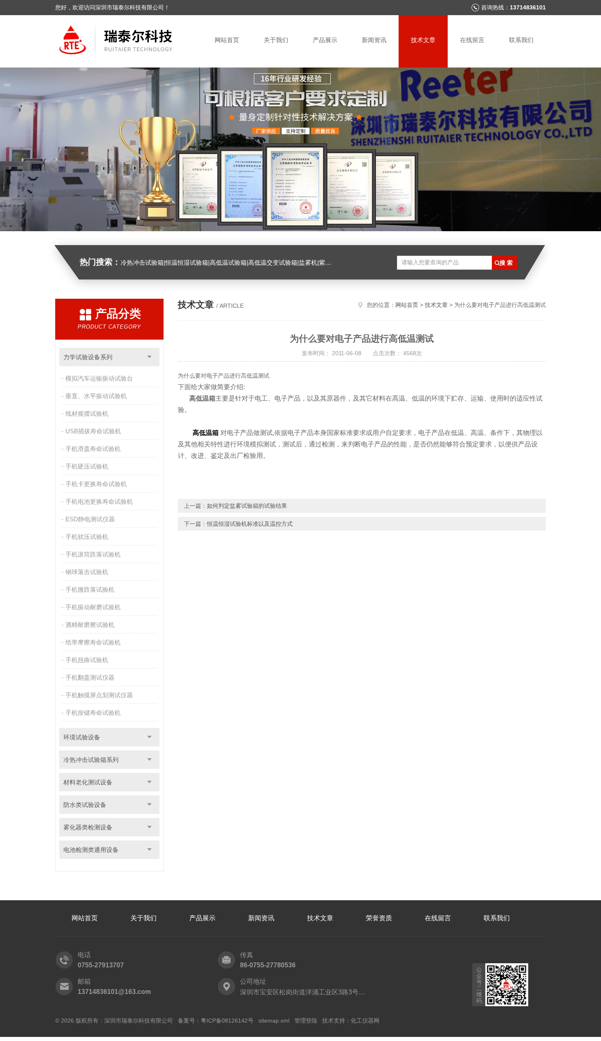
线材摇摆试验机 (86, 413)
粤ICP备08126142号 (227, 1020)
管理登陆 (305, 1020)
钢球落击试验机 (86, 571)
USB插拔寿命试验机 (93, 431)
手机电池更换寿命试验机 (99, 501)
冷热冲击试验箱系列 (91, 759)
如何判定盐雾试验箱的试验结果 (247, 505)
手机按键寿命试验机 (93, 712)
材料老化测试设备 (87, 782)
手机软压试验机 (86, 536)
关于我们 (276, 39)
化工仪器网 (365, 1020)
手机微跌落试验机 (89, 589)
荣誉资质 (379, 918)
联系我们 (521, 39)
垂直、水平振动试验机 (96, 395)
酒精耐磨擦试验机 (89, 624)
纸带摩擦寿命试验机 (93, 642)
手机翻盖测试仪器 (89, 677)
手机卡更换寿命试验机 (96, 483)
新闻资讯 (374, 39)
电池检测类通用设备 (91, 849)
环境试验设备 (81, 737)
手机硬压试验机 (86, 466)
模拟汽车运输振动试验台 (99, 378)
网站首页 (227, 39)
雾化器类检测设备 (87, 827)
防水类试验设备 (84, 804)
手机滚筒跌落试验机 (93, 554)
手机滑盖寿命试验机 (93, 448)
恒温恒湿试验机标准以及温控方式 (250, 523)
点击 (149, 357)
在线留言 (472, 39)
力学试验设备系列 (87, 357)
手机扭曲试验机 (86, 659)
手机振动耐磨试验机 (93, 607)
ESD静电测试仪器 (90, 519)
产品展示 (325, 39)
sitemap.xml (273, 1020)
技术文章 (423, 39)
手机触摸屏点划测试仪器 (99, 695)
